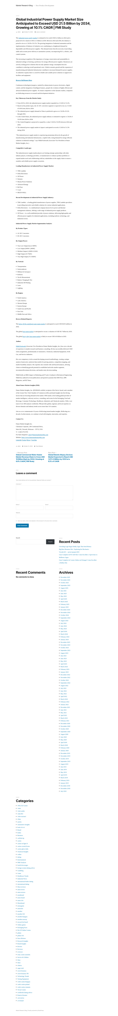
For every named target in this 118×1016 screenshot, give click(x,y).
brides (19, 833)
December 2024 (65, 610)
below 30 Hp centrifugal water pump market (32, 324)
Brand (19, 830)
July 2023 (63, 656)
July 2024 (63, 623)
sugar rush (20, 968)
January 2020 (65, 751)
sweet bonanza (21, 971)
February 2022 (65, 702)
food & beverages (22, 865)
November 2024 (65, 612)
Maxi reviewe (21, 887)
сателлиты (20, 998)
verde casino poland (23, 984)
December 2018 (65, 786)
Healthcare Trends (22, 876)
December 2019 (65, 753)
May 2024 (64, 629)
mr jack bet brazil (22, 922)
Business (20, 835)
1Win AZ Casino (22, 806)
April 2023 (64, 664)
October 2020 (65, 729)
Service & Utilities (23, 957)
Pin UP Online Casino (24, 930)
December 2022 (65, 675)
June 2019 (64, 769)
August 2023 (64, 653)
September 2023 (65, 650)
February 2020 (65, 748)
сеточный (20, 1001)
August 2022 (64, 686)
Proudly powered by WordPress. (36, 1010)
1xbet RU (20, 814)
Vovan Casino (21, 990)
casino (19, 841)
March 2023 (64, 667)
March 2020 (64, 745)
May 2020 (64, 740)
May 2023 (64, 661)
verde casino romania (23, 987)
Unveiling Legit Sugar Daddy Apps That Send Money (75, 547)
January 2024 (65, 640)
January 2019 (65, 783)
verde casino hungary (23, 982)
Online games (21, 925)
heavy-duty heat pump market (32, 336)
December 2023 (65, 642)
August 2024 (64, 621)
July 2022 (63, 688)
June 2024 (64, 626)
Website (18, 512)
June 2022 (64, 691)
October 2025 (65, 583)
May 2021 (64, 713)
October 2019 (65, 759)
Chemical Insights (22, 852)
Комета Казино (22, 995)
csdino (19, 854)
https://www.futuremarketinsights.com (33, 437)
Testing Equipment (23, 979)
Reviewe (20, 949)
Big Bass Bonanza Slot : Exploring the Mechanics (74, 549)
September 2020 (65, 732)
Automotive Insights (23, 825)
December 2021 (65, 707)
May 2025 (64, 596)
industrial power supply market (28, 38)
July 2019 (63, 767)
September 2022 (65, 683)
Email (47, 504)
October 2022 (65, 680)
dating (19, 857)
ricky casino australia (23, 955)
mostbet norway (22, 919)
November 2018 (65, 788)
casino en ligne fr (22, 844)
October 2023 (65, 648)
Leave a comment (40, 32)
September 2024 (65, 618)
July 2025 (63, 591)
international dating (23, 884)
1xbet (19, 808)
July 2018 (63, 791)
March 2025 (64, 602)
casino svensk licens (23, 846)
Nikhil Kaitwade (21, 346)
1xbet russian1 (21, 816)
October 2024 (65, 615)
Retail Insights (21, 944)
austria (19, 822)
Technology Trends (23, 976)
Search (18, 538)
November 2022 (65, 677)
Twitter (24, 440)
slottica (19, 965)
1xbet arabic (21, 811)
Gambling (20, 871)
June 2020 (64, 737)
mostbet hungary (22, 917)
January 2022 (65, 705)
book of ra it (21, 827)
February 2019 (65, 780)
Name (18, 504)
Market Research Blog (24, 5)
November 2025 (65, 580)
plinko (19, 933)
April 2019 (64, 775)
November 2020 (65, 726)
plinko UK (20, 936)
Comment (19, 484)
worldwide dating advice (24, 992)
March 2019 (64, 778)
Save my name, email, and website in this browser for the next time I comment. (37, 521)
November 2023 (65, 645)
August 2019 (64, 764)
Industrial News (22, 879)
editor (19, 32)
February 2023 (65, 669)
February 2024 (65, 637)
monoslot (20, 908)
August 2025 (64, 588)
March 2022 (64, 699)
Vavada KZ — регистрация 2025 (69, 552)
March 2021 (64, 718)
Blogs (28, 440)
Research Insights (22, 941)
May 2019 (64, 772)
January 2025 (65, 607)
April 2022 (64, 696)
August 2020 (64, 734)
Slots (18, 960)
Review (19, 946)
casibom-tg (20, 838)
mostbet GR (21, 914)
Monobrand (20, 903)
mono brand (21, 898)
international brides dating (25, 881)
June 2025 (64, 593)
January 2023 (65, 672)
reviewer (20, 952)
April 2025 (64, 599)
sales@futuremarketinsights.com (38, 435)
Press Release (39, 446)
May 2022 (64, 694)
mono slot (20, 900)
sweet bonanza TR (23, 974)
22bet (19, 819)
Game (19, 873)
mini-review (21, 890)
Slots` (19, 963)
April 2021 (64, 715)
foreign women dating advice (26, 868)
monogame (20, 906)
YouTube (34, 440)
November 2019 (65, 756)
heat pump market (28, 332)
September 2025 (65, 585)
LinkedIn (18, 440)
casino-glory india (22, 849)
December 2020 (65, 723)
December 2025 (65, 577)
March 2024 (64, 634)
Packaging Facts (22, 928)
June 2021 (64, 710)
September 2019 (65, 761)
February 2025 (65, 604)
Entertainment (21, 860)
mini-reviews (21, 892)
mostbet (19, 911)
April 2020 (64, 742)
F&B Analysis (21, 862)
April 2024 (64, 631)
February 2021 (65, 721)
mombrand (20, 895)
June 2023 (64, 658)
